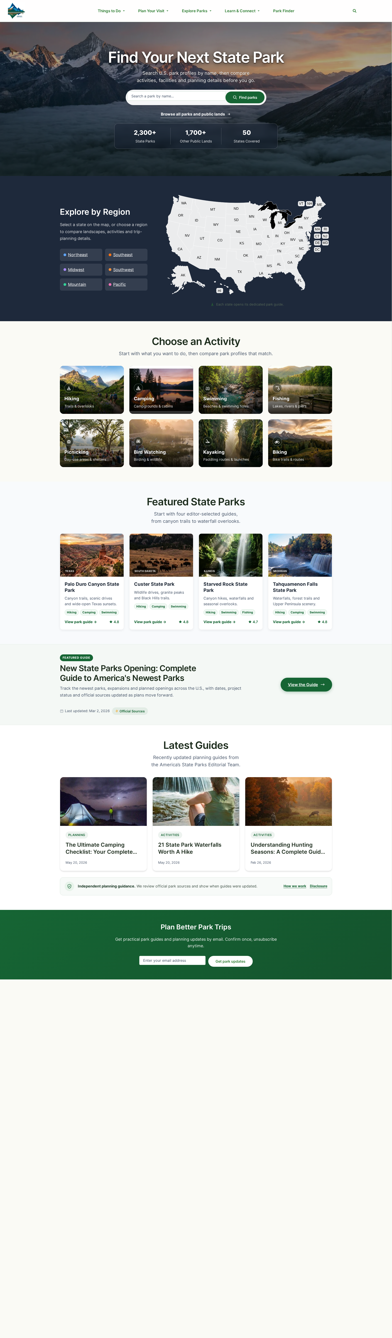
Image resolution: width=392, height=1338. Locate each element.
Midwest (76, 269)
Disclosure (318, 886)
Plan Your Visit (151, 11)
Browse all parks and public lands (193, 114)
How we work (295, 886)
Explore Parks (194, 11)
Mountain (77, 284)
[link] (186, 279)
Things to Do (109, 11)
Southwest (123, 269)
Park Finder (283, 11)
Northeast (78, 254)
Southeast (123, 254)
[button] (355, 11)
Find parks (248, 97)
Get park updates (230, 961)
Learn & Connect (240, 11)
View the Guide (303, 684)
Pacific (119, 284)
